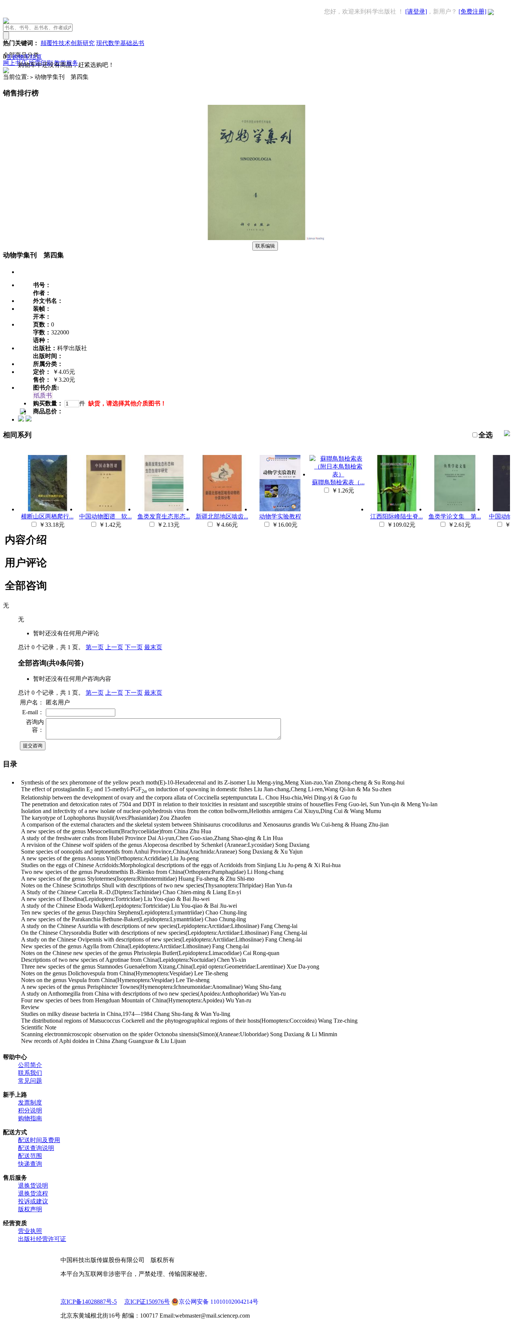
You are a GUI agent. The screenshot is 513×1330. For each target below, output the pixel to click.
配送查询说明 (36, 1148)
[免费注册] (472, 11)
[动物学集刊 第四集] (256, 238)
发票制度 (30, 1102)
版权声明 (30, 1209)
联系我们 (30, 1073)
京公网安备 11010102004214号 (218, 1301)
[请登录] (416, 11)
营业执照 (30, 1231)
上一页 (114, 647)
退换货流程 (33, 1193)
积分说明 (30, 1110)
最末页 (153, 647)
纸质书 (43, 395)
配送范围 (30, 1156)
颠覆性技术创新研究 (68, 43)
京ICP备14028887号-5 (88, 1301)
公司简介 (30, 1065)
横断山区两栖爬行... (47, 516)
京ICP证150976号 (147, 1301)
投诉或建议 (33, 1201)
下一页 (134, 647)
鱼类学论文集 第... (455, 516)
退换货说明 (33, 1185)
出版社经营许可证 (42, 1239)
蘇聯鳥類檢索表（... (338, 482)
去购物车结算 (24, 57)
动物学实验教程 (280, 516)
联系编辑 (265, 246)
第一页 (95, 647)
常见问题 (30, 1081)
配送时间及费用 (39, 1140)
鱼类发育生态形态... (163, 516)
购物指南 (30, 1118)
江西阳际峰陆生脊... (396, 516)
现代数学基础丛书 (120, 43)
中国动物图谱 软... (105, 516)
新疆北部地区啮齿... (222, 516)
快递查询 (30, 1164)
